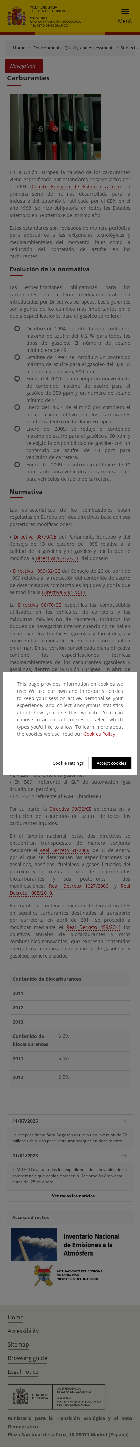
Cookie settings (68, 763)
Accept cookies (111, 763)
